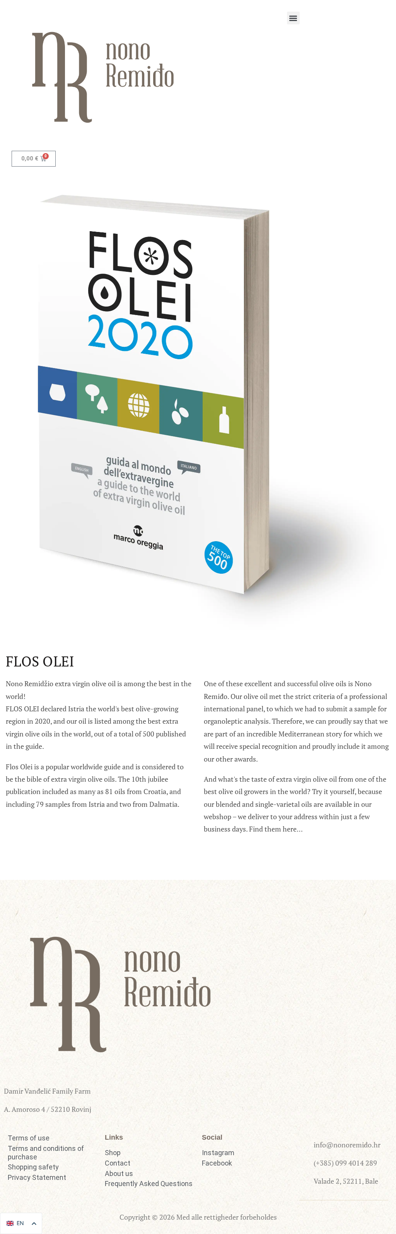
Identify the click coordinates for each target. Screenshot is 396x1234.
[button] (293, 18)
